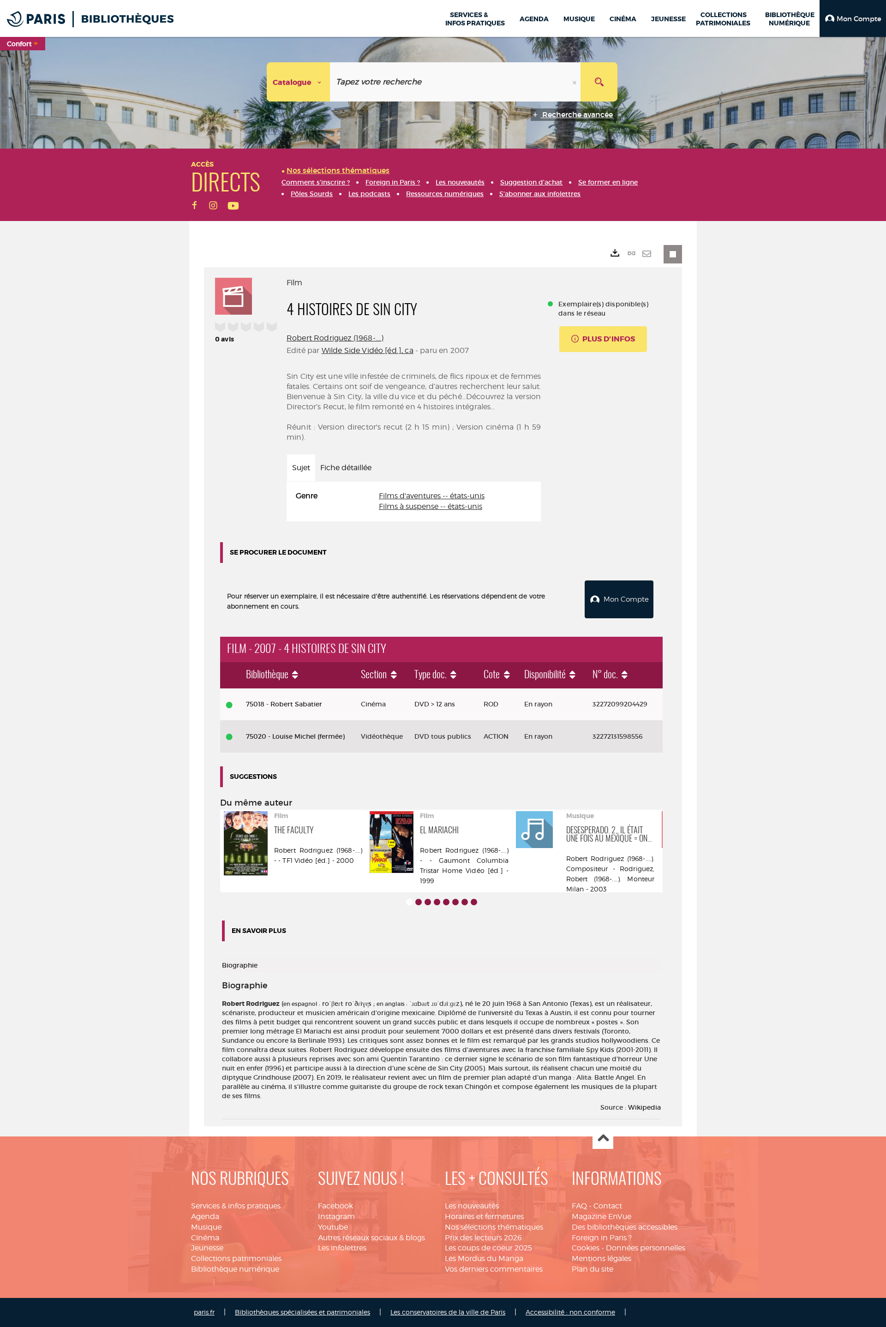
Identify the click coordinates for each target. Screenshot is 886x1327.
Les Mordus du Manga (484, 1258)
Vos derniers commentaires (494, 1269)
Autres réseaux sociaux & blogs (371, 1237)
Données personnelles (645, 1247)
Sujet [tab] (301, 467)
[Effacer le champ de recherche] (575, 82)
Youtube (333, 1227)
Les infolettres (342, 1247)
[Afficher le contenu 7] (464, 902)
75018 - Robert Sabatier (284, 704)
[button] (853, 18)
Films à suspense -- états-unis (430, 506)
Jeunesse (207, 1247)
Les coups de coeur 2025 (488, 1247)
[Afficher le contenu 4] (437, 902)
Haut (603, 1139)
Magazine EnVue (601, 1216)
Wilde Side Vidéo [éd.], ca (367, 350)
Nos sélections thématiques (494, 1227)
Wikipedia (644, 1107)
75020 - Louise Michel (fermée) (295, 736)
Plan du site (592, 1269)
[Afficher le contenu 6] (455, 902)
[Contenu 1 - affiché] (409, 902)
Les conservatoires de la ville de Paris (447, 1312)
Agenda (205, 1216)
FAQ (579, 1205)
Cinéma (205, 1237)
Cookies (585, 1247)
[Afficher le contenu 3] (428, 902)
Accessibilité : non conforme (570, 1312)
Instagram (336, 1216)
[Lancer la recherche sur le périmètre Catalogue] (599, 82)
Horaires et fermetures (484, 1216)
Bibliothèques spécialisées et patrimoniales (302, 1312)
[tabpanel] (414, 501)
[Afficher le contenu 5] (446, 902)
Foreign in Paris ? (602, 1237)
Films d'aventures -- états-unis (432, 495)
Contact (607, 1205)
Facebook (335, 1205)
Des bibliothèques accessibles (624, 1227)
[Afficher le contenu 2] (418, 902)
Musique (206, 1227)
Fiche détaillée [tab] (345, 467)
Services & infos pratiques (236, 1205)
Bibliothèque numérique (235, 1269)
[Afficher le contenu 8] (474, 902)
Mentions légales (601, 1258)
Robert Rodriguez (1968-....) (335, 338)
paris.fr (204, 1312)
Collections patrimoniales (236, 1258)
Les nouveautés (472, 1205)
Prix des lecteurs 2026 (483, 1237)
